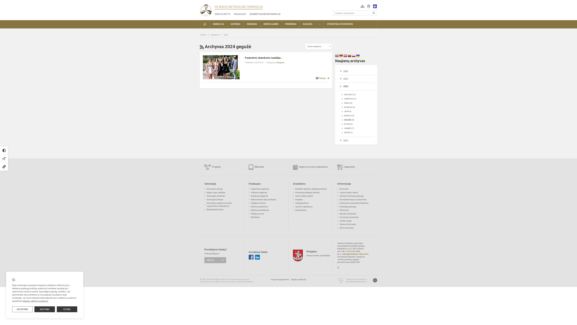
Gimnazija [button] (218, 24)
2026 (345, 71)
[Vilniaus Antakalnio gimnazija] (206, 9)
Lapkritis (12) (350, 99)
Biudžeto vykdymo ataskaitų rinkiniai (311, 189)
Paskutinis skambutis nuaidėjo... (264, 57)
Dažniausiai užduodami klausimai (354, 203)
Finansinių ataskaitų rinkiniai (307, 192)
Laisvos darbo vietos (349, 192)
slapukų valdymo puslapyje (35, 301)
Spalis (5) (348, 103)
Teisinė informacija (348, 224)
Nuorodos (344, 189)
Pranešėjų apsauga (348, 207)
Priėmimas (344, 210)
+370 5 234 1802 (353, 251)
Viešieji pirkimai (302, 203)
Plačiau (322, 78)
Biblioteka (259, 167)
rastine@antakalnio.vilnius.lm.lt (355, 254)
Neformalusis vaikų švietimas (263, 199)
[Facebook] (251, 257)
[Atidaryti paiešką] (374, 13)
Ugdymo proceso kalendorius (313, 167)
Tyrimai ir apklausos (304, 207)
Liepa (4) (347, 111)
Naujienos (215, 35)
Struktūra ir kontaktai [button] (340, 24)
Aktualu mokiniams (348, 214)
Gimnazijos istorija (215, 189)
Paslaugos (240, 14)
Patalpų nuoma (257, 214)
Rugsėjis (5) (349, 107)
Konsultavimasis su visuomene (353, 199)
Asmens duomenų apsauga (352, 196)
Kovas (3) (348, 124)
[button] (362, 6)
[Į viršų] (375, 280)
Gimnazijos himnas (215, 199)
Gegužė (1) (349, 120)
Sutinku (67, 309)
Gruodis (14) (350, 95)
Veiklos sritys (222, 14)
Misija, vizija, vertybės (216, 192)
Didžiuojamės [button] (271, 24)
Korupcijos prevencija (349, 217)
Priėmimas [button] (290, 24)
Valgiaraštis (349, 167)
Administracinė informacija (265, 14)
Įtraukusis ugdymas (259, 196)
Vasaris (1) (349, 128)
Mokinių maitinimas (259, 207)
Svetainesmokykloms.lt (356, 282)
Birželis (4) (349, 116)
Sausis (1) (348, 133)
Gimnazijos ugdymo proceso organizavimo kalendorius (219, 204)
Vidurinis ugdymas (259, 192)
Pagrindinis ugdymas (260, 189)
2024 (226, 35)
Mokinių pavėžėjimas (260, 210)
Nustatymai (22, 309)
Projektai (216, 167)
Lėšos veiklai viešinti (304, 196)
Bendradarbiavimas (215, 209)
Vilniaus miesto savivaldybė (318, 255)
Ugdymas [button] (235, 24)
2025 (345, 79)
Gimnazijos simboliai (216, 196)
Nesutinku (45, 309)
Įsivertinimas (300, 210)
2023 (345, 140)
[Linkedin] (257, 257)
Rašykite (210, 260)
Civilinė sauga (345, 221)
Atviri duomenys (347, 228)
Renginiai (280, 62)
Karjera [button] (307, 24)
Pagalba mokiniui (258, 203)
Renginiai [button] (252, 24)
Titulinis (203, 35)
